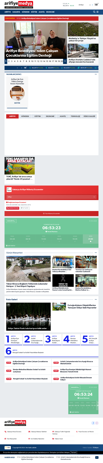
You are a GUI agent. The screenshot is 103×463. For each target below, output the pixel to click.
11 (35, 61)
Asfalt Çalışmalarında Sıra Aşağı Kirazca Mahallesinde (36, 341)
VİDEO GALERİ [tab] (89, 116)
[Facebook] (93, 423)
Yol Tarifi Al (25, 208)
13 (41, 61)
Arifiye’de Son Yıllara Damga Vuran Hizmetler (17, 81)
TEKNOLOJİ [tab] (75, 116)
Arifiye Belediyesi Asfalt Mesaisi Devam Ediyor (56, 341)
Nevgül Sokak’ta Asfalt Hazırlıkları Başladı (28, 352)
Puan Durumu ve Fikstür (86, 431)
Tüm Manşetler (12, 439)
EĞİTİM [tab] (38, 116)
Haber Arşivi (59, 439)
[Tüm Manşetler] (96, 253)
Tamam (73, 452)
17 (53, 61)
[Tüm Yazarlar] (96, 74)
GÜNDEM (25, 12)
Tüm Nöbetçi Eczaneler (52, 213)
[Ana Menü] (97, 12)
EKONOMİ (50, 12)
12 (38, 61)
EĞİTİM (34, 12)
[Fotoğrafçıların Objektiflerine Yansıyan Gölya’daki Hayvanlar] (59, 306)
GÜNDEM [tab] (25, 116)
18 (56, 61)
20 (62, 61)
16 (50, 61)
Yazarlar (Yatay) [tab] (13, 74)
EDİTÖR (17, 103)
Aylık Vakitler (11, 245)
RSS (8, 447)
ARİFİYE (8, 12)
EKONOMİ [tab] (50, 116)
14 (44, 61)
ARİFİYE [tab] (12, 116)
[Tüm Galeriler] (96, 299)
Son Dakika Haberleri (37, 439)
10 (32, 61)
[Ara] (94, 12)
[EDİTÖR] (17, 93)
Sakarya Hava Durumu (14, 431)
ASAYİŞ (42, 12)
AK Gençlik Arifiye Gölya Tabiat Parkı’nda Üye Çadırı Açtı (93, 341)
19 (59, 61)
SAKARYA (16, 12)
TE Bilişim (95, 447)
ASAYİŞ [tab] (63, 116)
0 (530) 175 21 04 (13, 208)
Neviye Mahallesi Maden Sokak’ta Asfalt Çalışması (74, 341)
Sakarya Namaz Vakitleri (39, 431)
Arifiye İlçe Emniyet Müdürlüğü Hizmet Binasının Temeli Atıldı (15, 341)
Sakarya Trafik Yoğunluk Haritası (61, 433)
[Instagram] (96, 423)
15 (47, 61)
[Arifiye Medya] (19, 4)
